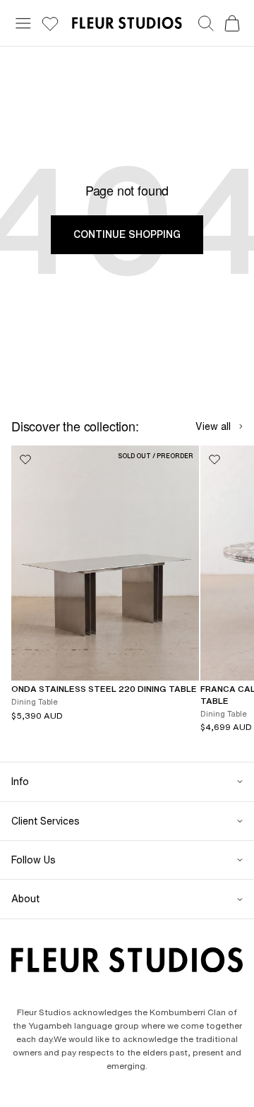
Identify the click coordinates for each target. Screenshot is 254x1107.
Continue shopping (127, 234)
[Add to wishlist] (25, 459)
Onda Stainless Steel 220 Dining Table (104, 688)
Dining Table (34, 701)
